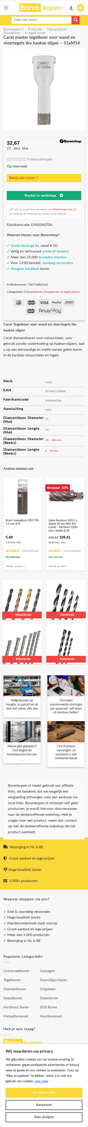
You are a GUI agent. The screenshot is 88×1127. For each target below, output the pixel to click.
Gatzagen (47, 971)
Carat (48, 382)
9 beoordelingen (30, 551)
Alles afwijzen (44, 1117)
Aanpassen (44, 1105)
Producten (35, 29)
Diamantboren (57, 29)
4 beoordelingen (72, 551)
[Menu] (6, 7)
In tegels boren (35, 33)
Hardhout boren (16, 1007)
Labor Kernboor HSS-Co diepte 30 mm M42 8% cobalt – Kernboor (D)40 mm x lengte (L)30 (63, 525)
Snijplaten (48, 989)
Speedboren (12, 998)
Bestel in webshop (40, 195)
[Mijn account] (71, 8)
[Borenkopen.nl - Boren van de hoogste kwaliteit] (42, 7)
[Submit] (76, 20)
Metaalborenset (15, 1016)
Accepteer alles (44, 1092)
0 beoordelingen (40, 159)
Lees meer (42, 1081)
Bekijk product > (15, 566)
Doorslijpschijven (53, 980)
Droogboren (11, 33)
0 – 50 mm (51, 450)
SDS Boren (48, 1007)
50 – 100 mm (53, 440)
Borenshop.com (62, 209)
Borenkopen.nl (13, 29)
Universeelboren (16, 971)
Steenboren (49, 998)
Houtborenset (51, 1016)
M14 (48, 410)
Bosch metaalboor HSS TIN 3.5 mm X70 (22, 522)
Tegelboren (12, 980)
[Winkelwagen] (80, 7)
